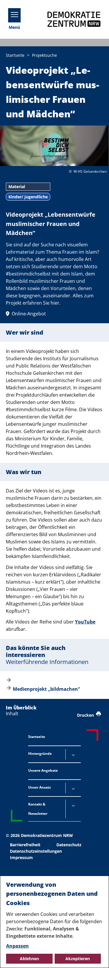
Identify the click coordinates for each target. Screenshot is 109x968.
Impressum (21, 857)
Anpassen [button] (17, 946)
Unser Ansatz (39, 787)
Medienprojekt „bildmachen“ (46, 689)
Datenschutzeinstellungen (36, 851)
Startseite (36, 736)
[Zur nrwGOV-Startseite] (74, 19)
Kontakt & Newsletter (37, 809)
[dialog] (54, 922)
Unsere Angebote (43, 770)
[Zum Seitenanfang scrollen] (97, 956)
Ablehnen (29, 958)
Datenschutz (68, 844)
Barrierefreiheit (25, 844)
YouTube (85, 622)
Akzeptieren (77, 958)
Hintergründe (40, 753)
